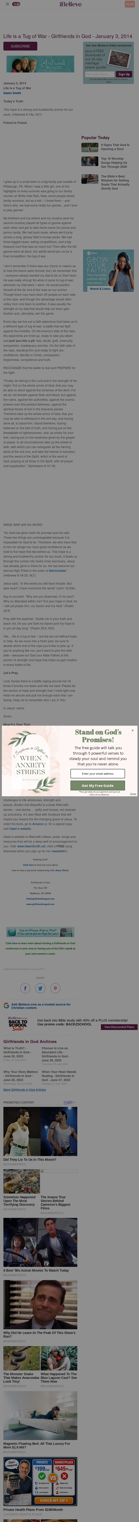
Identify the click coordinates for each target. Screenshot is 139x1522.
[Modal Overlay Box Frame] (69, 761)
